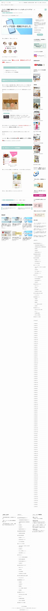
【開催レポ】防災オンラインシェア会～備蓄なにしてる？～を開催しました (40, 229)
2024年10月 (36, 362)
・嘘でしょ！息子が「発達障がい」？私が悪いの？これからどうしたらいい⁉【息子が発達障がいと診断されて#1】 (39, 526)
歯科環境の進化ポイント (38, 252)
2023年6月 (36, 394)
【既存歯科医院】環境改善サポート (40, 245)
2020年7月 (36, 461)
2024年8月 (36, 366)
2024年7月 (36, 368)
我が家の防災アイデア (38, 261)
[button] (5, 205)
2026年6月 (36, 327)
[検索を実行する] (45, 10)
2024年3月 (36, 376)
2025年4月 (36, 351)
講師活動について (37, 296)
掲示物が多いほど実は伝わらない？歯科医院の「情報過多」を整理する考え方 (40, 236)
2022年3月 (36, 421)
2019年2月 (36, 492)
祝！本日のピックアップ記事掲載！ (12, 72)
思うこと (36, 311)
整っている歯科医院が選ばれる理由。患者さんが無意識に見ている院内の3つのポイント (40, 232)
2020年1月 (36, 473)
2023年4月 (36, 398)
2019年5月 (36, 488)
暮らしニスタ (18, 188)
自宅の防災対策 (37, 257)
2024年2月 (36, 378)
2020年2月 (36, 471)
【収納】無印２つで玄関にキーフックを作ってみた (19, 115)
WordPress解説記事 (37, 278)
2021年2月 (36, 447)
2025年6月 (36, 349)
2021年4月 (36, 443)
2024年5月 (36, 372)
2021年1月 (36, 449)
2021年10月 (36, 431)
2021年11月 (36, 429)
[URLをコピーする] (28, 205)
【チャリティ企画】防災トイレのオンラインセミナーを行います (40, 224)
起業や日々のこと (37, 307)
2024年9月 (36, 364)
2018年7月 (36, 506)
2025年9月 (36, 345)
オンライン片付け (37, 265)
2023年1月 (36, 402)
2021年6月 (36, 439)
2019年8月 (36, 482)
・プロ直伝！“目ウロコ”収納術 (37, 518)
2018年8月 (36, 504)
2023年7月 (36, 392)
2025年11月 (36, 341)
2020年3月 (36, 469)
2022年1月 (36, 425)
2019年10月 (36, 478)
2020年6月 (36, 463)
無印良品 (4, 12)
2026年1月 (36, 337)
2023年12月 (36, 382)
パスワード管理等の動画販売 (39, 276)
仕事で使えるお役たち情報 (38, 309)
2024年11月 (36, 360)
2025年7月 (36, 347)
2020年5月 (36, 465)
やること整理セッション (38, 271)
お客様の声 (36, 250)
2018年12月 (36, 496)
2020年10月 (36, 455)
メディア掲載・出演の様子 (9, 12)
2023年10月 (36, 386)
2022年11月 (36, 406)
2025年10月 (36, 343)
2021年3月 (36, 445)
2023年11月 (36, 384)
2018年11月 (36, 498)
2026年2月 (36, 335)
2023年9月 (36, 388)
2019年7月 (36, 484)
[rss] (44, 0)
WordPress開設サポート (38, 280)
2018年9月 (36, 502)
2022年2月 (36, 423)
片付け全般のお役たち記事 (38, 293)
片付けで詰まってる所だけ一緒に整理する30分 (40, 267)
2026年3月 (36, 333)
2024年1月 (36, 380)
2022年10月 (36, 408)
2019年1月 (36, 494)
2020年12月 (36, 451)
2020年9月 (36, 457)
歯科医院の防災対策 (37, 254)
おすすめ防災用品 (37, 263)
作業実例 (36, 248)
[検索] (45, 0)
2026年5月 (36, 329)
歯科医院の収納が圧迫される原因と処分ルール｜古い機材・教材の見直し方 (40, 226)
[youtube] (43, 0)
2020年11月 (36, 453)
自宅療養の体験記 (37, 313)
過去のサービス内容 (37, 316)
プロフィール (40, 34)
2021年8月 (36, 435)
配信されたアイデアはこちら (11, 70)
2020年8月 (36, 459)
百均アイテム (21, 567)
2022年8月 (36, 412)
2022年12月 (36, 404)
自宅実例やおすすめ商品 (38, 291)
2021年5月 (36, 441)
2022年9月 (36, 410)
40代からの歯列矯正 (22, 600)
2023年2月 (36, 400)
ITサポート (20, 554)
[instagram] (41, 0)
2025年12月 (36, 339)
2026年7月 (36, 325)
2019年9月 (36, 480)
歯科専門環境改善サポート (38, 243)
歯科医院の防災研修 (22, 533)
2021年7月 (36, 437)
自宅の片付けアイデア (38, 284)
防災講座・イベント (37, 259)
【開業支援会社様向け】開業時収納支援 (40, 246)
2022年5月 (36, 417)
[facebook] (39, 0)
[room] (42, 0)
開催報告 (36, 302)
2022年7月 (36, 414)
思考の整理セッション (38, 273)
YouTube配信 (36, 289)
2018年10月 (36, 500)
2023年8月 (36, 390)
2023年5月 (36, 396)
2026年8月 (36, 323)
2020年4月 (36, 467)
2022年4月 (36, 419)
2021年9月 (36, 433)
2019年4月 (36, 490)
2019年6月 (36, 486)
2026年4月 (36, 331)
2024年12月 (36, 358)
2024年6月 (36, 370)
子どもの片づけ (21, 577)
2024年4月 (36, 374)
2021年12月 (36, 427)
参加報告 (36, 305)
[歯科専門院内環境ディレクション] (6, 2)
